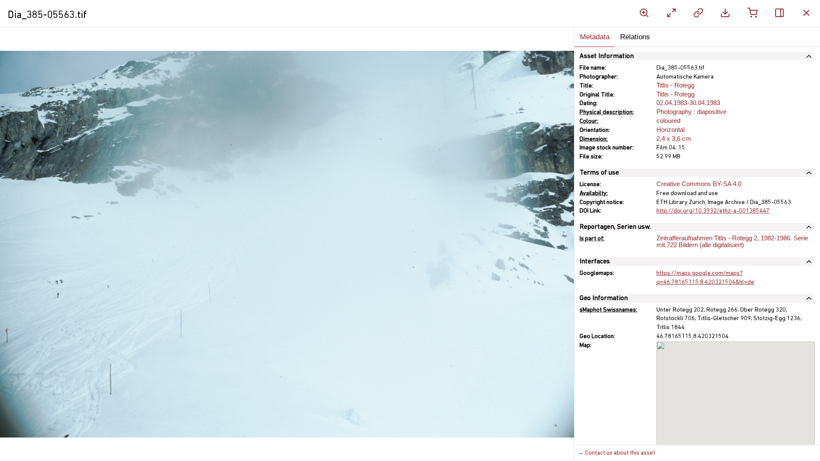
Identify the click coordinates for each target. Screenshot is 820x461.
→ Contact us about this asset (616, 453)
